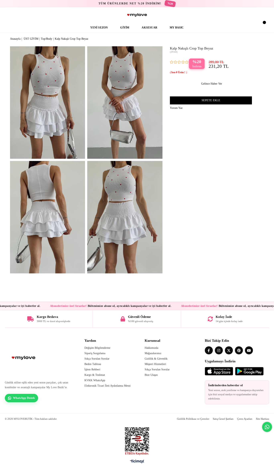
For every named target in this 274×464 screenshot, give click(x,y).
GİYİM (124, 27)
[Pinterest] (239, 350)
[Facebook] (209, 350)
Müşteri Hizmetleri (155, 364)
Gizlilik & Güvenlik (156, 358)
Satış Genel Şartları (223, 418)
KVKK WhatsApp (94, 380)
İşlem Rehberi (92, 369)
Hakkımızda (151, 347)
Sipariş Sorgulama (94, 353)
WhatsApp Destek (24, 397)
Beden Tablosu (92, 364)
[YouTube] (249, 350)
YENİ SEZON (99, 27)
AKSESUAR (149, 27)
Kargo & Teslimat (94, 374)
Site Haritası (262, 418)
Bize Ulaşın (151, 374)
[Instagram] (219, 350)
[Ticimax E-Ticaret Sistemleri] (137, 462)
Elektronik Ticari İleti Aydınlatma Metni (107, 385)
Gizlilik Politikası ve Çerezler (193, 418)
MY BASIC (177, 27)
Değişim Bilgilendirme (97, 347)
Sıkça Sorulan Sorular (97, 358)
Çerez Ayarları (244, 418)
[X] (229, 350)
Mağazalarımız (153, 353)
